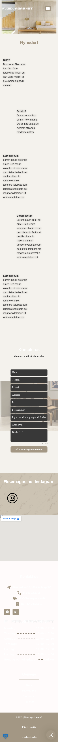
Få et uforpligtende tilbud (29, 449)
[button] (48, 8)
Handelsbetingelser (29, 737)
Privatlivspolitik (29, 727)
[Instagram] (16, 612)
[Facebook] (7, 612)
